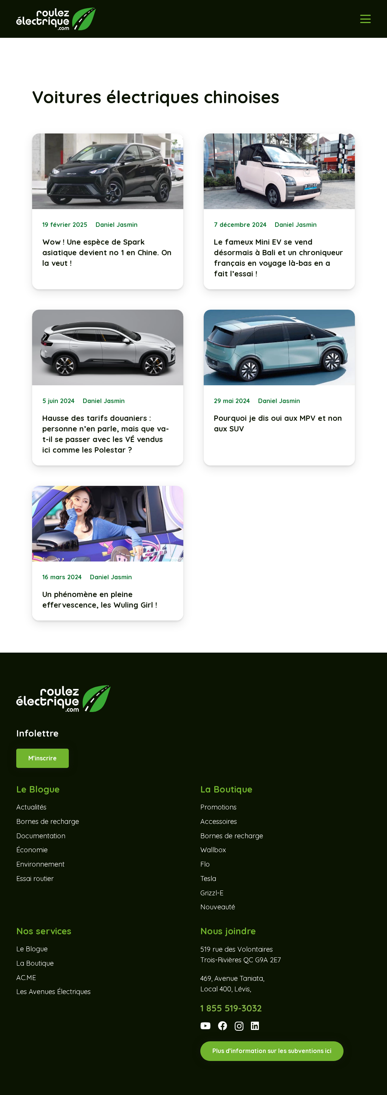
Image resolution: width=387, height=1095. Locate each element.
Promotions (218, 807)
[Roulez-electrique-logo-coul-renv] (56, 19)
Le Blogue (32, 949)
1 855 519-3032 (231, 1008)
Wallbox (213, 849)
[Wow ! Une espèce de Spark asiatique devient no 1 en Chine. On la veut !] (107, 211)
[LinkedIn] (255, 1025)
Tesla (208, 878)
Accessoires (218, 821)
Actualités (31, 807)
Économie (32, 849)
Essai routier (35, 878)
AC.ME (26, 977)
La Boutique (35, 963)
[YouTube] (205, 1025)
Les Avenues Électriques (53, 991)
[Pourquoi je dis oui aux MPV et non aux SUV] (279, 387)
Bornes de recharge (47, 821)
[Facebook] (222, 1025)
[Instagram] (239, 1026)
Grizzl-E (211, 893)
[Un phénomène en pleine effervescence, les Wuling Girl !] (107, 553)
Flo (205, 864)
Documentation (40, 835)
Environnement (40, 864)
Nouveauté (217, 907)
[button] (365, 19)
